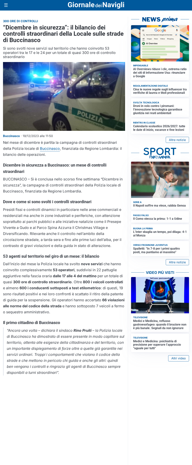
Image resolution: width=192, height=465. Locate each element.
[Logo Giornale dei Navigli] (96, 5)
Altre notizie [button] (177, 140)
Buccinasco (50, 148)
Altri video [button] (178, 358)
